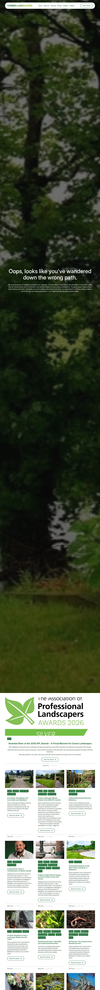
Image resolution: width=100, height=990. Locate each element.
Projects (65, 5)
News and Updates (42, 794)
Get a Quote (86, 5)
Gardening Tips (54, 861)
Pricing (59, 5)
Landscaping (26, 931)
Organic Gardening (52, 864)
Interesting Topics (17, 861)
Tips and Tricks (77, 861)
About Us (46, 5)
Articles (72, 5)
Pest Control (51, 934)
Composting (46, 861)
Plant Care (58, 934)
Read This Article (49, 759)
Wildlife (71, 937)
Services (53, 5)
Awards (9, 738)
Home (40, 5)
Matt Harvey (46, 765)
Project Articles (11, 794)
